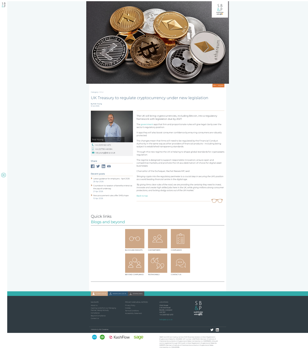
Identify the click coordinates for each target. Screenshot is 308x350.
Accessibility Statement (133, 313)
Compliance (95, 313)
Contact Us (95, 318)
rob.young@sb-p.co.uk (105, 153)
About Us (94, 305)
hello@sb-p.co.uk (165, 319)
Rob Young (97, 139)
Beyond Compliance (98, 316)
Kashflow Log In (119, 293)
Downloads (137, 293)
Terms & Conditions (132, 311)
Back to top (142, 196)
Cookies (128, 308)
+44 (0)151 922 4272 (103, 145)
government (147, 124)
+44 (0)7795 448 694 (103, 149)
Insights (220, 85)
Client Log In (101, 293)
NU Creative (103, 329)
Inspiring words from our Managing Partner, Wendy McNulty (103, 309)
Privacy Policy (130, 305)
